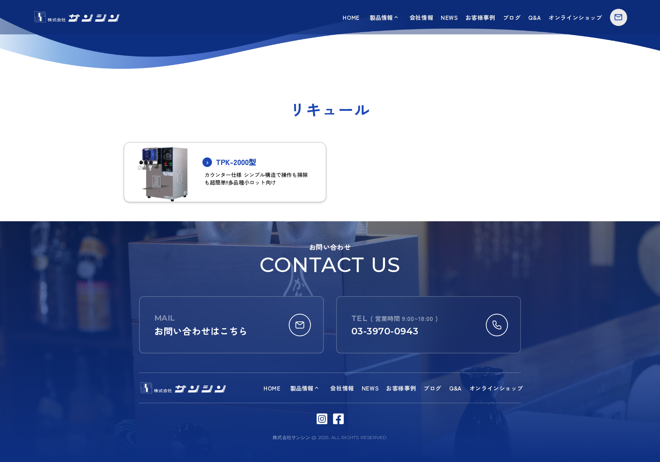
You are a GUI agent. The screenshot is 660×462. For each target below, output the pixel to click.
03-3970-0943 (385, 331)
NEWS (449, 17)
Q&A (534, 17)
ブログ (512, 17)
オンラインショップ (575, 17)
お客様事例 (480, 17)
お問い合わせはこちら (201, 331)
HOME (351, 17)
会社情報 (421, 17)
